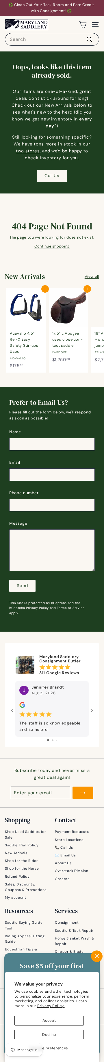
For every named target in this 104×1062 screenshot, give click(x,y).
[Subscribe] (83, 793)
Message (18, 523)
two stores (28, 151)
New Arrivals (16, 853)
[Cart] (83, 24)
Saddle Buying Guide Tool (23, 925)
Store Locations (69, 839)
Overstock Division (71, 871)
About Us (63, 863)
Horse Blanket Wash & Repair (74, 941)
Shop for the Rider (21, 860)
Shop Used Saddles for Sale (25, 834)
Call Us (52, 176)
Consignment (52, 10)
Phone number (24, 492)
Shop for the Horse (22, 868)
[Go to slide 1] (48, 740)
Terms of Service (70, 608)
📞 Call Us (64, 847)
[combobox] (52, 39)
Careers (62, 879)
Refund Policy (17, 876)
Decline (49, 1034)
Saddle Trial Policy (21, 845)
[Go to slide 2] (52, 740)
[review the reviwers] (22, 706)
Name (15, 431)
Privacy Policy (37, 608)
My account (15, 897)
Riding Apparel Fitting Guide (24, 939)
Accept (49, 1020)
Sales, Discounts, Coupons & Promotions (26, 887)
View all (92, 276)
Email (14, 462)
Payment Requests (72, 831)
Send (22, 585)
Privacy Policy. (51, 1005)
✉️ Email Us (65, 855)
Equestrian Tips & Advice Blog (21, 952)
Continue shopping (52, 246)
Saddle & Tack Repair (74, 930)
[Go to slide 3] (56, 740)
